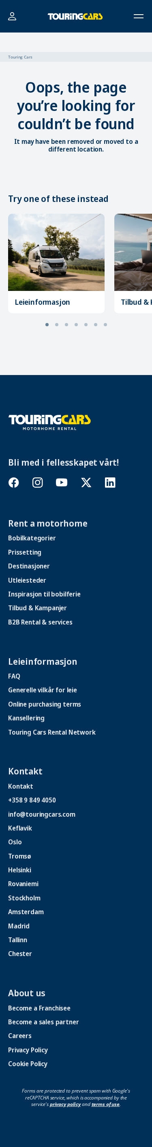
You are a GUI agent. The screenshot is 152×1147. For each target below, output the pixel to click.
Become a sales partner (43, 1021)
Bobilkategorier (32, 537)
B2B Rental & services (40, 622)
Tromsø (19, 856)
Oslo (14, 841)
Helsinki (19, 869)
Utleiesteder (27, 580)
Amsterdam (26, 911)
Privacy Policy (28, 1049)
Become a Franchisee (39, 1008)
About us (26, 993)
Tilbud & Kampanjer (37, 607)
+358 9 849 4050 (32, 800)
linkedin (110, 482)
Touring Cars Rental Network (52, 732)
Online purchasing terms (44, 704)
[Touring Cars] (49, 421)
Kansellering (26, 717)
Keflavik (20, 828)
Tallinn (17, 939)
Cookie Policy (27, 1063)
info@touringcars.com (41, 814)
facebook (13, 482)
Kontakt (25, 771)
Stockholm (24, 897)
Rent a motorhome (47, 523)
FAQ (14, 676)
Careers (20, 1035)
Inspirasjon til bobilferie (44, 594)
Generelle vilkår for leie (42, 689)
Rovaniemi (23, 883)
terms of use (106, 1104)
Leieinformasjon (42, 302)
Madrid (19, 926)
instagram (37, 482)
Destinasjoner (29, 566)
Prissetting (24, 552)
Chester (20, 953)
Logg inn (12, 16)
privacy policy (65, 1104)
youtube (62, 482)
